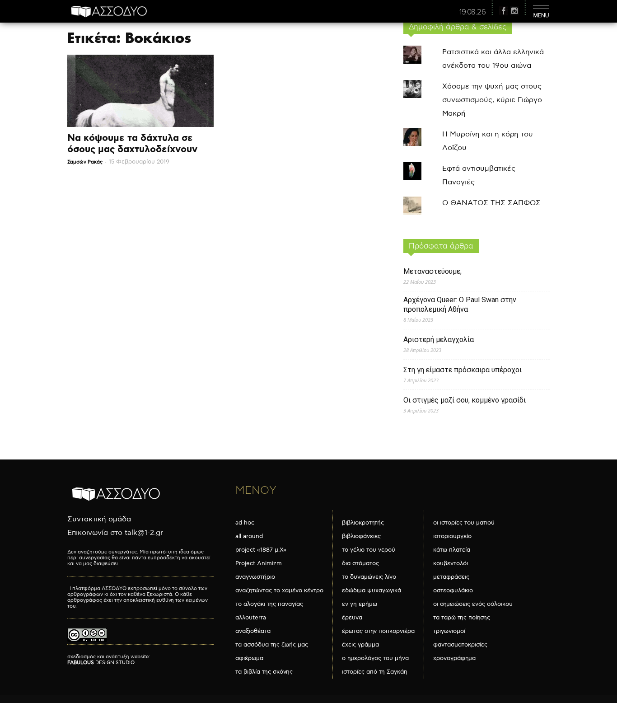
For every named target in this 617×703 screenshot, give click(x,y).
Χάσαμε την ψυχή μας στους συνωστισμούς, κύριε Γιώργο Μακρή (492, 100)
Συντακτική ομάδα (99, 519)
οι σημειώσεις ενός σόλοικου (473, 604)
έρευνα (352, 617)
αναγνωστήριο (255, 577)
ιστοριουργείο (452, 536)
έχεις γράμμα (360, 644)
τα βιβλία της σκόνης (264, 671)
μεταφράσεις (451, 577)
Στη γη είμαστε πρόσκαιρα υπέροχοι (462, 370)
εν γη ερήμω (359, 604)
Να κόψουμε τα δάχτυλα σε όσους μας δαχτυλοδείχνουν (132, 144)
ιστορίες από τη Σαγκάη (374, 671)
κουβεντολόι (450, 563)
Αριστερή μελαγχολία (438, 339)
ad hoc (244, 522)
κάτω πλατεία (451, 549)
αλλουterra (250, 617)
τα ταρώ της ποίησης (461, 617)
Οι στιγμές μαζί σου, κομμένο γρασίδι (464, 400)
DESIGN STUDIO (101, 663)
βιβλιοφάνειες (361, 536)
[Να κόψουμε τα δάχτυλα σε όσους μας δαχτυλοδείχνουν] (140, 91)
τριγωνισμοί (449, 631)
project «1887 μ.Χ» (260, 549)
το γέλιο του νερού (368, 549)
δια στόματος (360, 563)
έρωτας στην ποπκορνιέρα (378, 631)
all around (249, 536)
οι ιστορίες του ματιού (464, 522)
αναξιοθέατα (253, 631)
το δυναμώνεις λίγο (369, 577)
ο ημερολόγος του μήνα (375, 658)
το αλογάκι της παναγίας (269, 604)
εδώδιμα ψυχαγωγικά (371, 590)
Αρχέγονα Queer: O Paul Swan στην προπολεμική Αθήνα (459, 304)
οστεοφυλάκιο (453, 590)
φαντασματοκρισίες (460, 644)
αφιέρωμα (249, 658)
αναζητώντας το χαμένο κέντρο (279, 590)
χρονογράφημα (454, 658)
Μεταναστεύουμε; (432, 271)
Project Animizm (258, 563)
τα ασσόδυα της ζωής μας (271, 644)
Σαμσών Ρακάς (85, 162)
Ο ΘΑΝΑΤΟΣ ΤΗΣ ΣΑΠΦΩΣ (491, 203)
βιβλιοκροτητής (363, 522)
